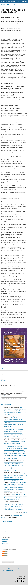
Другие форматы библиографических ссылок (12, 398)
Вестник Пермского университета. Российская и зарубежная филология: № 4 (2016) (15, 497)
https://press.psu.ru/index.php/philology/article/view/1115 (13, 396)
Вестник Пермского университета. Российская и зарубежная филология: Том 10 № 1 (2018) (13, 434)
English (3, 529)
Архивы (8, 4)
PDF (4, 368)
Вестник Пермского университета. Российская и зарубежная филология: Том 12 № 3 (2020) (13, 479)
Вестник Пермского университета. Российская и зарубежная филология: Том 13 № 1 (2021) (14, 508)
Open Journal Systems (7, 521)
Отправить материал (8, 562)
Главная (3, 4)
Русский (4, 531)
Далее (23, 512)
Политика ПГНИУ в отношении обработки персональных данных (12, 569)
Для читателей (5, 539)
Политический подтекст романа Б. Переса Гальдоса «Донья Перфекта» (14, 453)
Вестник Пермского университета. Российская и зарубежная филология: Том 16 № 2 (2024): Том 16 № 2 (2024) (15, 457)
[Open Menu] (1, 1)
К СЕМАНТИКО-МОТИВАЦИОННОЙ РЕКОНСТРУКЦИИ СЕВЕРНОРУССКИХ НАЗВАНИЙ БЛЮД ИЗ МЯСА (15, 475)
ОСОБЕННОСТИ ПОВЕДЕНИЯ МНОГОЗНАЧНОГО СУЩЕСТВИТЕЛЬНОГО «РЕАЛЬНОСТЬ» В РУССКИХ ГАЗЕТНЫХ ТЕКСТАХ (15, 504)
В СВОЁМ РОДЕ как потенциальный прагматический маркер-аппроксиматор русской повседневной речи (15, 484)
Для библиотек (5, 543)
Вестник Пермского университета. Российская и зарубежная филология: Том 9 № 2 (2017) (13, 424)
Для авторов (4, 541)
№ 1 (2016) (13, 4)
